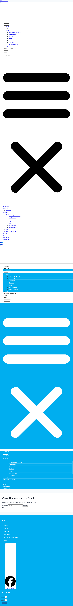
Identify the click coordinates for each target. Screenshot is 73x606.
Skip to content (4, 1)
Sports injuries (12, 42)
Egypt (7, 30)
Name (3, 597)
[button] (36, 131)
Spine (10, 40)
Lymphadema (12, 34)
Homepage (6, 23)
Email (2, 600)
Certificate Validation (10, 48)
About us (6, 25)
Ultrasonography (13, 44)
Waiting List (7, 53)
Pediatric (11, 38)
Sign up (6, 50)
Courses (6, 28)
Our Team (8, 27)
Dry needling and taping (15, 32)
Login (5, 52)
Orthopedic (12, 36)
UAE (7, 46)
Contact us (7, 55)
